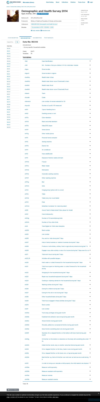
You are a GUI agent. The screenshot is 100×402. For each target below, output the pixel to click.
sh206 (27, 238)
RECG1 (8, 124)
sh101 (26, 109)
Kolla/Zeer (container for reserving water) (54, 206)
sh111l (26, 150)
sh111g (27, 133)
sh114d (27, 170)
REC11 (8, 71)
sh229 (26, 301)
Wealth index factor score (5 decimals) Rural (55, 89)
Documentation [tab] (37, 37)
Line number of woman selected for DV (53, 101)
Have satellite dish (47, 154)
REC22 (8, 76)
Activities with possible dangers (51, 258)
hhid (26, 61)
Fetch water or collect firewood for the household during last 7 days (62, 262)
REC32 (8, 81)
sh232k (27, 357)
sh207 (27, 242)
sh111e (27, 125)
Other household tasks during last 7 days (54, 296)
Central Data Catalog (15, 6)
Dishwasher (45, 170)
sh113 (26, 158)
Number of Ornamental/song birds (52, 218)
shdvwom (28, 101)
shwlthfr (27, 89)
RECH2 (8, 53)
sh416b (27, 379)
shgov (26, 69)
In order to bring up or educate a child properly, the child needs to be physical (65, 363)
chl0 (26, 65)
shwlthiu (27, 77)
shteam (27, 93)
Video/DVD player (47, 125)
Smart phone (46, 129)
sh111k (27, 146)
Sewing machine (47, 141)
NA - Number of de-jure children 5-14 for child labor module (60, 65)
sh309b (27, 371)
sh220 (26, 262)
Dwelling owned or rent (49, 113)
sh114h (27, 186)
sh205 (26, 234)
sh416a (27, 375)
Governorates (46, 69)
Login (91, 2)
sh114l (26, 202)
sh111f (26, 129)
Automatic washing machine (50, 174)
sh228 (26, 296)
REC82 (8, 109)
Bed (43, 182)
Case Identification (47, 61)
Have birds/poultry (47, 214)
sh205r (27, 230)
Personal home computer (49, 137)
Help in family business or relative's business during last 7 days (60, 242)
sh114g (27, 182)
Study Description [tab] (13, 37)
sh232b (27, 317)
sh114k (27, 198)
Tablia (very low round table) (50, 198)
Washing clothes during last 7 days (52, 284)
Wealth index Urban (48, 77)
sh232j (27, 353)
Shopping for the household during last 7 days (56, 272)
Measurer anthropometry (49, 367)
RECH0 (8, 48)
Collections (65, 2)
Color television (46, 117)
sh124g (27, 218)
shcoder (27, 97)
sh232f (27, 333)
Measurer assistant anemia (50, 379)
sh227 (26, 292)
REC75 (8, 101)
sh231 (26, 309)
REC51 (8, 94)
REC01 (8, 68)
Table (43, 194)
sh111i (26, 137)
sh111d (27, 121)
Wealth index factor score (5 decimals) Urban (55, 81)
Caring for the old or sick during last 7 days (55, 292)
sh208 (27, 246)
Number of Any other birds (50, 222)
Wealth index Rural (47, 85)
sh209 (27, 250)
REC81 (8, 107)
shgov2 (27, 73)
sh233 (26, 363)
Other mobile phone (48, 133)
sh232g (27, 339)
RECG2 (8, 127)
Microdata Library (28, 2)
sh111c (27, 117)
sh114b (27, 162)
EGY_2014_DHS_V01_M (30, 6)
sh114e (27, 174)
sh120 (26, 210)
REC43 (8, 89)
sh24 (26, 226)
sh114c (27, 166)
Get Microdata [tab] (49, 37)
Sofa (43, 186)
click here (55, 397)
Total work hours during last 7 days (52, 254)
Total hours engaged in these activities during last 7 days (58, 301)
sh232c (27, 321)
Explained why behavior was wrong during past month (58, 317)
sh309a (27, 367)
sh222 (26, 272)
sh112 (26, 154)
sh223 (26, 276)
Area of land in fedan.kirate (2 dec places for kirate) (57, 210)
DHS (23, 6)
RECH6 (8, 63)
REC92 (8, 114)
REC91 (8, 112)
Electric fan (45, 146)
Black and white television (49, 121)
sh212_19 (27, 258)
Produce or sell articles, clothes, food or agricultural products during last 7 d (65, 246)
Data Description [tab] (25, 38)
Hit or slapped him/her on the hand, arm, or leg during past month (61, 353)
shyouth (27, 105)
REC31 (8, 79)
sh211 (26, 254)
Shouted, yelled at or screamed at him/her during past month (60, 325)
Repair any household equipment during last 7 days (57, 276)
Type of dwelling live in (48, 109)
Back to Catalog (13, 389)
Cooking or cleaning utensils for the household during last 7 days (61, 280)
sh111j (26, 141)
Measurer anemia (47, 375)
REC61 (8, 96)
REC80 (8, 104)
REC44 (8, 91)
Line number (45, 234)
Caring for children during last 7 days (53, 288)
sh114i (26, 190)
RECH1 (8, 51)
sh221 (26, 266)
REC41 (8, 84)
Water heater (46, 166)
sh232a (27, 313)
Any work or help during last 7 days (52, 238)
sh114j (26, 194)
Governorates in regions (49, 73)
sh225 (26, 284)
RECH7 (8, 66)
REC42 (8, 86)
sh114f (27, 178)
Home (8, 6)
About (57, 2)
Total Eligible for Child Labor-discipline (53, 226)
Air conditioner (46, 150)
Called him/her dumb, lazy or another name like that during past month (63, 345)
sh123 (26, 214)
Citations (73, 2)
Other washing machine (49, 178)
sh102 (26, 113)
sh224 (27, 280)
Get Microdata (43, 13)
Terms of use (81, 2)
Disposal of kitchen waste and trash (52, 158)
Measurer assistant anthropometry (52, 371)
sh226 (26, 288)
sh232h (27, 345)
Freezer (44, 162)
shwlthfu (27, 81)
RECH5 (8, 61)
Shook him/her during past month (52, 321)
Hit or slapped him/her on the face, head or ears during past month (62, 349)
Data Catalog (49, 2)
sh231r (27, 305)
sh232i (27, 349)
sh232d (27, 325)
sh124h (27, 222)
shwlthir (27, 85)
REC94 (8, 117)
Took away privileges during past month (54, 313)
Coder (43, 97)
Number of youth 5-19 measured (51, 105)
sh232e (27, 329)
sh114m (27, 206)
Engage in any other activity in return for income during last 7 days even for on (65, 250)
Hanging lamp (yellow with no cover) (53, 190)
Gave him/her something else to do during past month (58, 329)
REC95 (8, 119)
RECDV (8, 122)
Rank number (46, 230)
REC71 (8, 99)
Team (43, 93)
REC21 (8, 74)
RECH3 (8, 56)
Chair (43, 202)
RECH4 (8, 58)
